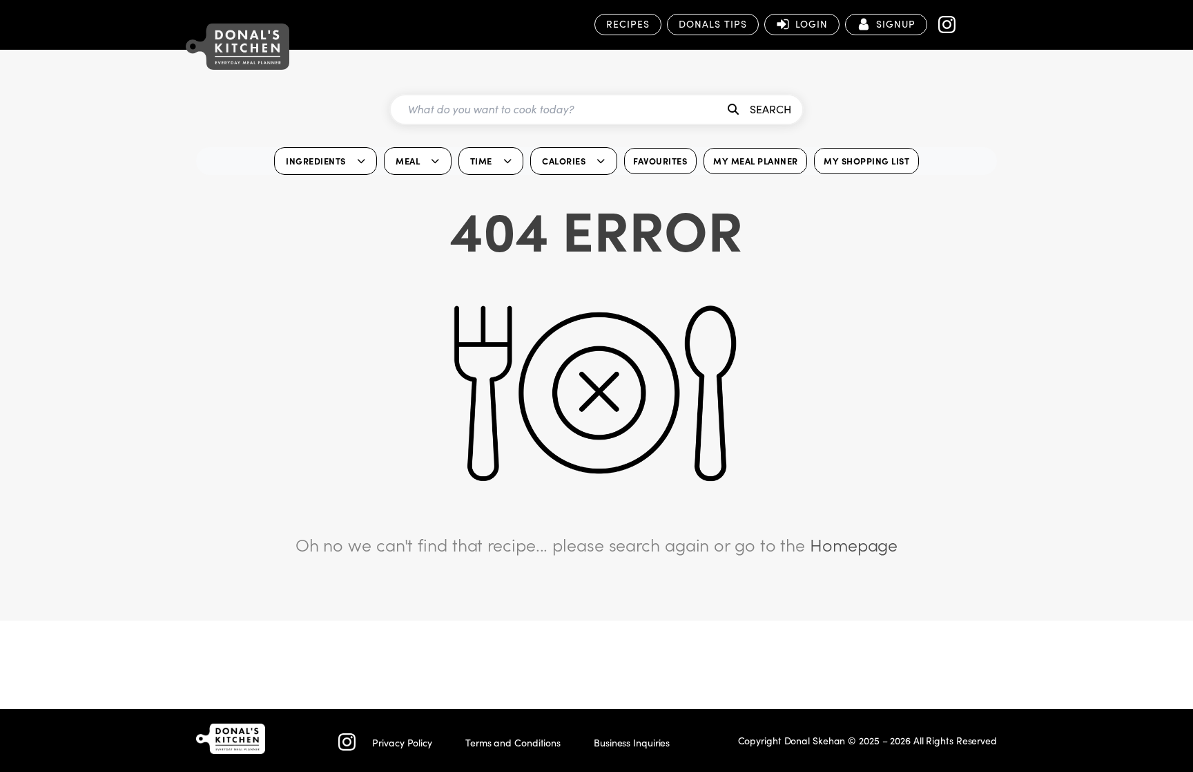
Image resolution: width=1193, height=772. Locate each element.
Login (811, 23)
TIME (481, 161)
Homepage (854, 544)
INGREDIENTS (316, 161)
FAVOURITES (660, 161)
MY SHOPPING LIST (866, 161)
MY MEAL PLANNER (755, 161)
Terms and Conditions (513, 742)
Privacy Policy (402, 742)
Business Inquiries (632, 742)
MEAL (408, 161)
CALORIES (563, 161)
